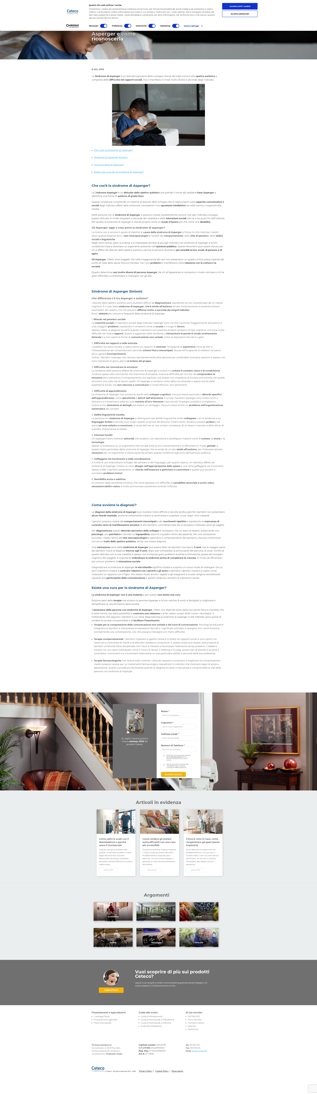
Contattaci (111, 990)
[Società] (113, 945)
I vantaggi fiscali (102, 1016)
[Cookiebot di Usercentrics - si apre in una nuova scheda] (72, 26)
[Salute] (198, 919)
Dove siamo (177, 1071)
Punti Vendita (194, 1020)
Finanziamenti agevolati (105, 1020)
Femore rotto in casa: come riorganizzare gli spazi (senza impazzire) (203, 842)
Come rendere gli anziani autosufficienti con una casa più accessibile (159, 842)
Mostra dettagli (191, 26)
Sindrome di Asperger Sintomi (111, 157)
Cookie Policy (162, 1071)
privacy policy (176, 757)
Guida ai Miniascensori (152, 1016)
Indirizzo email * (170, 734)
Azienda (192, 1026)
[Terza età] (198, 945)
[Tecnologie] (155, 945)
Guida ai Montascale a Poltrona (156, 1023)
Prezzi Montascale (102, 1023)
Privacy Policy (145, 1071)
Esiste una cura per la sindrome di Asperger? (119, 172)
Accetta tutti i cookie (240, 6)
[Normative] (155, 919)
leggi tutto (108, 870)
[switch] (127, 26)
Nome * (165, 711)
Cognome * (167, 722)
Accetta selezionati (240, 14)
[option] (158, 299)
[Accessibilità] (113, 919)
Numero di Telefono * (173, 745)
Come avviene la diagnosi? (109, 164)
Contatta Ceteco (196, 1023)
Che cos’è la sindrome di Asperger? (113, 150)
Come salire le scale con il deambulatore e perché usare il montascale (114, 842)
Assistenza (193, 1029)
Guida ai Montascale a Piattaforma (157, 1020)
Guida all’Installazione (151, 1026)
